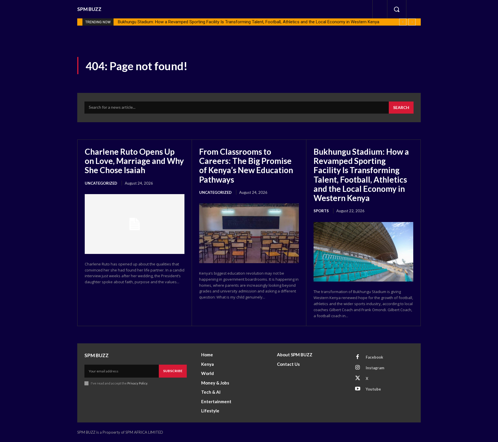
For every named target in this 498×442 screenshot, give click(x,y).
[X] (357, 378)
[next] (412, 22)
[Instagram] (357, 368)
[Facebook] (357, 357)
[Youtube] (357, 389)
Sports (321, 210)
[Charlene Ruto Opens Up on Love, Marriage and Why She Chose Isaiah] (134, 224)
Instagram (375, 368)
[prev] (402, 22)
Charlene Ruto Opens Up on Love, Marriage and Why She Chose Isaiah (134, 161)
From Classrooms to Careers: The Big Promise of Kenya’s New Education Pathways (246, 165)
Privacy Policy (137, 383)
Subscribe (172, 371)
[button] (396, 9)
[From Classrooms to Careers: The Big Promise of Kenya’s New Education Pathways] (249, 233)
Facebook (374, 357)
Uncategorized (101, 183)
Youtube (373, 389)
